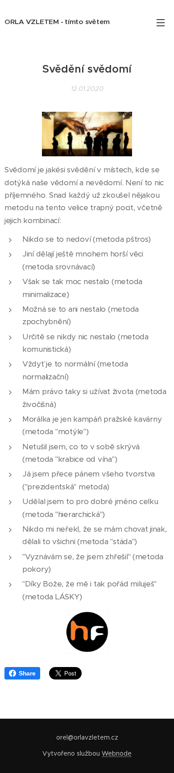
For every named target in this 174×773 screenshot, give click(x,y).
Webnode (117, 753)
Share (27, 673)
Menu (161, 22)
